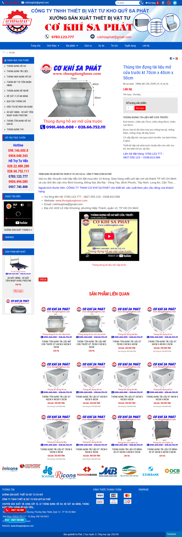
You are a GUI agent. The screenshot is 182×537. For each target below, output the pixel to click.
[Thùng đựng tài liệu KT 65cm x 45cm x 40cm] (127, 377)
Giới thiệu (52, 45)
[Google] (169, 2)
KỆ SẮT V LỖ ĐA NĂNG (17, 96)
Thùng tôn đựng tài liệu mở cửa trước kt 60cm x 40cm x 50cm (56, 344)
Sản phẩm (71, 45)
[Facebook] (163, 2)
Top (175, 529)
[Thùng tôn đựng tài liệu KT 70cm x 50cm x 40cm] (127, 322)
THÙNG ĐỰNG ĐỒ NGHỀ (17, 90)
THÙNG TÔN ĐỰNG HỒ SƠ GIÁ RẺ (19, 122)
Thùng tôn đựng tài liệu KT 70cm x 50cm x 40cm (127, 343)
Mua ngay (140, 108)
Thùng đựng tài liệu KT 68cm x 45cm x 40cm (162, 398)
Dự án (101, 45)
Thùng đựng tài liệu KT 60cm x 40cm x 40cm (91, 398)
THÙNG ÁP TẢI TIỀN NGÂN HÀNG (19, 84)
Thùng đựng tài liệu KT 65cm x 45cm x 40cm (127, 398)
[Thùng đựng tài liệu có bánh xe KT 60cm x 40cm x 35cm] (127, 430)
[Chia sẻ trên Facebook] (171, 58)
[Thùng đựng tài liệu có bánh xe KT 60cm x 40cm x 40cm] (162, 430)
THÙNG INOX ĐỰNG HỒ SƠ (19, 76)
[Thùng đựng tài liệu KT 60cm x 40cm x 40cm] (91, 377)
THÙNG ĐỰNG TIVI (15, 129)
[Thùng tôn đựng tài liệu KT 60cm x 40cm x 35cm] (162, 322)
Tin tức (114, 45)
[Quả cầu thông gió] (18, 288)
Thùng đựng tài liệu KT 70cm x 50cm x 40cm (56, 450)
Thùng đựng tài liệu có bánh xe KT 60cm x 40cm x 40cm (162, 450)
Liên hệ (145, 45)
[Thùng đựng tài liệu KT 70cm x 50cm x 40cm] (56, 430)
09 (10, 151)
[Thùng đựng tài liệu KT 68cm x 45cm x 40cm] (162, 377)
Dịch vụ (88, 45)
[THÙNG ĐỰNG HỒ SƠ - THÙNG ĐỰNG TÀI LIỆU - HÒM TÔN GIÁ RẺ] (3, 53)
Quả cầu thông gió (18, 304)
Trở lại (43, 279)
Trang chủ (35, 45)
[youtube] (175, 2)
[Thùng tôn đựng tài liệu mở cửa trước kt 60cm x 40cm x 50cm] (56, 322)
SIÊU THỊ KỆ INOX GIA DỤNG (20, 106)
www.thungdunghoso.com (71, 200)
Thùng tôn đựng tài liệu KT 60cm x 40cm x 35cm (162, 343)
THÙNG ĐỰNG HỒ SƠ (16, 66)
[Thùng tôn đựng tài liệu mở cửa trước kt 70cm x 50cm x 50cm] (91, 322)
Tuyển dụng (130, 45)
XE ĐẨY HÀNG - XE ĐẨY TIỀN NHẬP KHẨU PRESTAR (20, 114)
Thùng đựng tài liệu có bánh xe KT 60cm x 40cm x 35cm (127, 450)
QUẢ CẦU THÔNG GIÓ (16, 101)
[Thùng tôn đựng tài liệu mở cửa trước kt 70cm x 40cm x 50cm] (73, 95)
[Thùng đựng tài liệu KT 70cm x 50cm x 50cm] (91, 430)
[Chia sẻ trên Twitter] (174, 58)
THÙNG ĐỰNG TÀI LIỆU (17, 71)
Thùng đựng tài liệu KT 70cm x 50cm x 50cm (91, 450)
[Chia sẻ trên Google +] (176, 58)
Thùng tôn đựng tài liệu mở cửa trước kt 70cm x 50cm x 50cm (91, 344)
